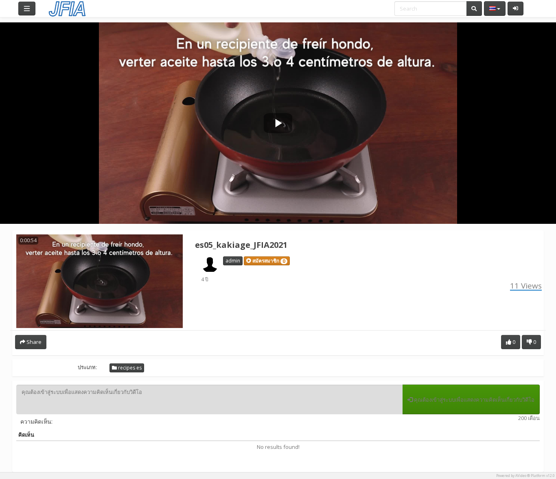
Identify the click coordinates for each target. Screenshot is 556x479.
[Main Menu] (26, 8)
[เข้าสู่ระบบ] (515, 8)
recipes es (129, 367)
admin (232, 260)
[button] (267, 260)
